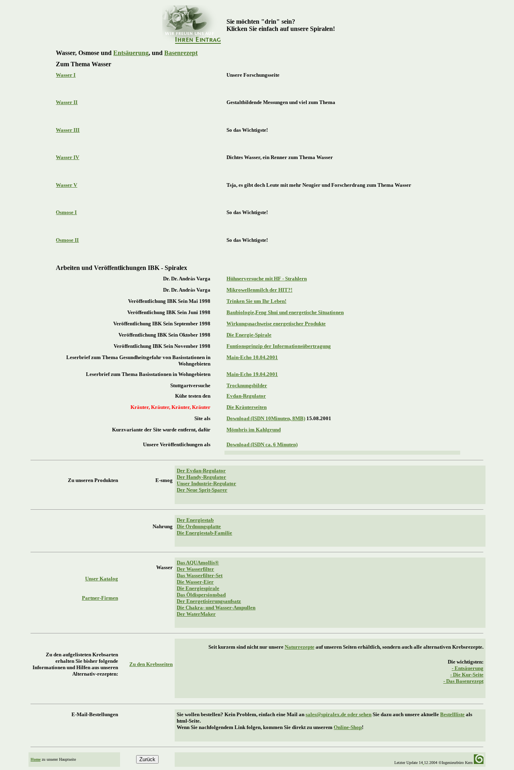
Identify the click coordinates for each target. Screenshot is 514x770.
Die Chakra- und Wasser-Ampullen (216, 608)
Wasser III (68, 130)
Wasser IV (67, 157)
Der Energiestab (195, 520)
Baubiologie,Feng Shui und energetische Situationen (285, 312)
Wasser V (66, 185)
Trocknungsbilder (246, 385)
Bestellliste (452, 714)
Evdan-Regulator (246, 396)
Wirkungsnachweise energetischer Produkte (276, 324)
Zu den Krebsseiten (151, 664)
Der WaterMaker (196, 614)
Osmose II (67, 240)
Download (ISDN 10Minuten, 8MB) (265, 418)
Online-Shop (348, 727)
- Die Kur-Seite (466, 675)
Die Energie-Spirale (248, 335)
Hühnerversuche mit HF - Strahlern (266, 279)
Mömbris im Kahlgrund (253, 430)
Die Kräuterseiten (246, 407)
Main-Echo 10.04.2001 (252, 357)
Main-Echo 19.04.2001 (252, 374)
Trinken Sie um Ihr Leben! (256, 301)
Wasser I (65, 75)
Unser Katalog (101, 579)
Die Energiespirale (198, 588)
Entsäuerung (131, 52)
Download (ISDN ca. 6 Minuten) (262, 444)
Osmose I (66, 212)
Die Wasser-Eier (195, 582)
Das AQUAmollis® (198, 563)
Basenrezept (181, 52)
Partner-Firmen (100, 598)
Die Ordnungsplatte (199, 526)
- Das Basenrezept (463, 681)
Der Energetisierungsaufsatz (209, 601)
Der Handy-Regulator (201, 477)
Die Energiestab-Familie (204, 533)
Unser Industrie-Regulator (206, 483)
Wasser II (67, 102)
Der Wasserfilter (195, 569)
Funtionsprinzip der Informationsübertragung (278, 346)
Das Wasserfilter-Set (199, 575)
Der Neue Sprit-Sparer (202, 490)
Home (36, 759)
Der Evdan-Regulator (201, 471)
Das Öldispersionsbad (201, 595)
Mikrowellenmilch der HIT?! (259, 290)
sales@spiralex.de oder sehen (338, 714)
